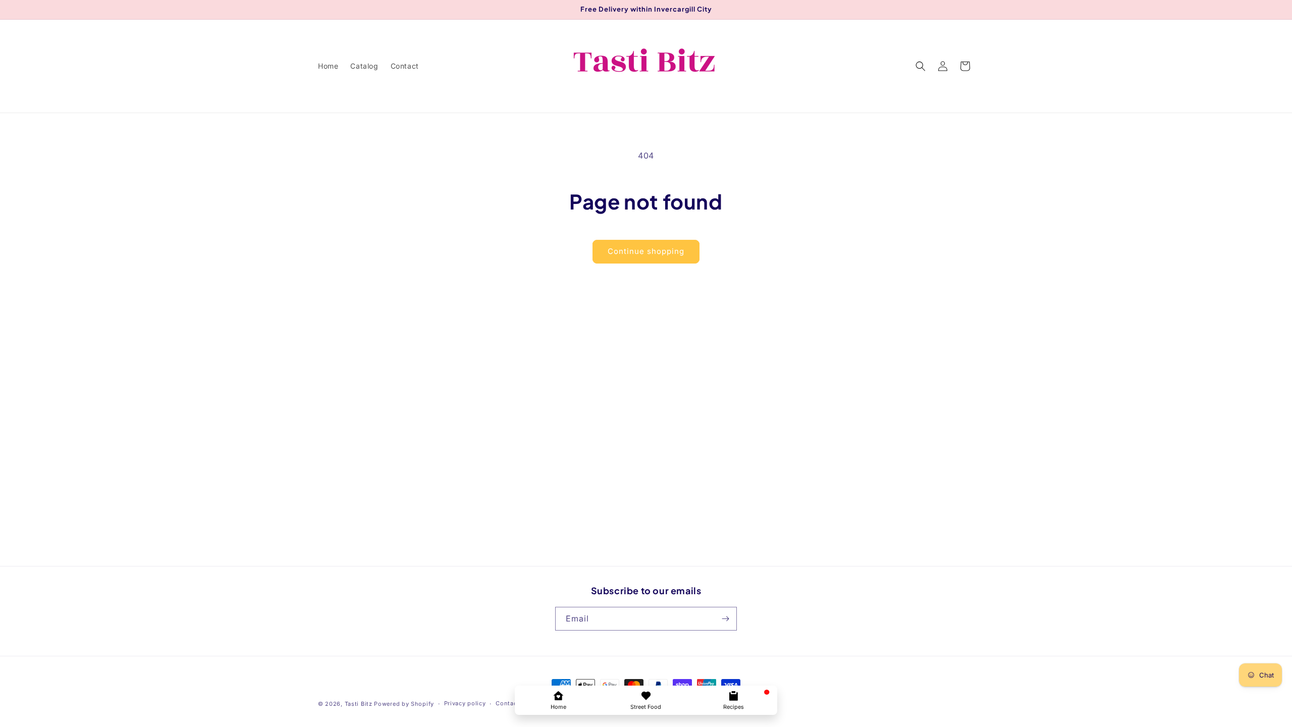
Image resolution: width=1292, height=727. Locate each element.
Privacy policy (465, 703)
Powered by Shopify (404, 703)
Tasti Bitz (358, 703)
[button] (920, 66)
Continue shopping (646, 251)
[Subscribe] (725, 619)
